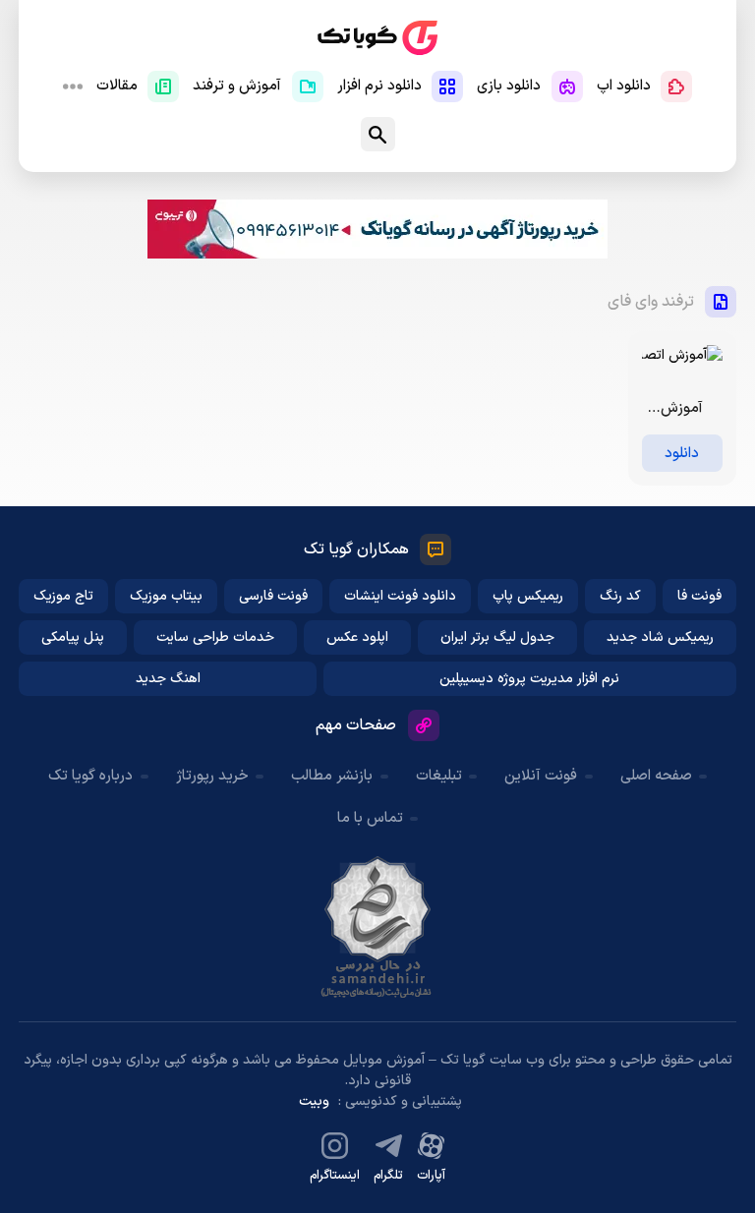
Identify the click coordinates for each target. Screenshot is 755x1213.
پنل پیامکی (72, 637)
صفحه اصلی (656, 776)
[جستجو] (378, 134)
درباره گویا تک (90, 776)
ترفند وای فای (651, 302)
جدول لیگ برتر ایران (497, 637)
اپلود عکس (357, 637)
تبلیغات (439, 776)
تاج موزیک (63, 596)
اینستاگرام (335, 1175)
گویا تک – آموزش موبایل (377, 38)
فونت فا (699, 596)
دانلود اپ (624, 86)
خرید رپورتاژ (212, 776)
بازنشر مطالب (332, 776)
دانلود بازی (509, 86)
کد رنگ (620, 596)
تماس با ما (370, 818)
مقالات (117, 86)
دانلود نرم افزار (379, 86)
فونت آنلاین (540, 776)
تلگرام (388, 1175)
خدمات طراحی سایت (215, 637)
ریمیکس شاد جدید (660, 637)
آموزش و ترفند (237, 86)
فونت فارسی (273, 596)
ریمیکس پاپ (528, 596)
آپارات (431, 1175)
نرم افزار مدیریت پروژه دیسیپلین (529, 678)
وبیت (314, 1101)
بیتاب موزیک (166, 596)
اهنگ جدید (168, 678)
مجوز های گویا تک (377, 927)
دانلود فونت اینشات (400, 596)
